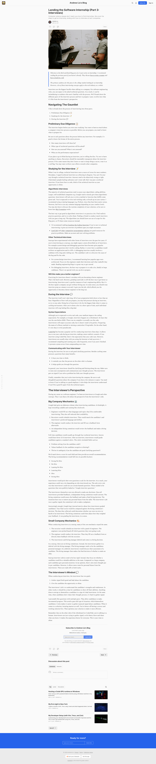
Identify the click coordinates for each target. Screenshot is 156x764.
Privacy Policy (90, 642)
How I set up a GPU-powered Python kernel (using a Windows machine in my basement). (70, 694)
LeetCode (54, 231)
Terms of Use (86, 641)
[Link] (46, 104)
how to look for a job (57, 78)
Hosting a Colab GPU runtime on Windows (64, 691)
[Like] (50, 26)
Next (102, 655)
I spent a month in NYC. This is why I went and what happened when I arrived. (70, 706)
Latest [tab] (54, 687)
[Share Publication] (136, 3)
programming (78, 231)
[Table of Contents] (2, 382)
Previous (54, 655)
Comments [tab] (52, 666)
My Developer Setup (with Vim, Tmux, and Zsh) (65, 715)
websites (86, 231)
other (63, 231)
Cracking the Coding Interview (78, 225)
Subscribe (143, 3)
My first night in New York (58, 704)
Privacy (76, 752)
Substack (70, 760)
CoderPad (51, 332)
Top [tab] (50, 687)
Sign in (151, 3)
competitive (69, 231)
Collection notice (88, 752)
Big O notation (61, 209)
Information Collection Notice (77, 642)
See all (52, 728)
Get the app (86, 756)
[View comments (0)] (54, 26)
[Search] (132, 3)
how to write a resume (97, 75)
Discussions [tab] (61, 687)
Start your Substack (73, 756)
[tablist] (55, 666)
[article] (78, 695)
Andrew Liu (55, 21)
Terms (81, 752)
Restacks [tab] (59, 666)
